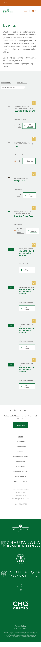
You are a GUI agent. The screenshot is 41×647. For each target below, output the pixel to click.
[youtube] (25, 411)
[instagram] (20, 411)
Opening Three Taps (23, 216)
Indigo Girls (19, 181)
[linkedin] (15, 411)
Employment (20, 461)
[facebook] (10, 411)
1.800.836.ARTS (20, 504)
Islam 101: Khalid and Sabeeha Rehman (26, 253)
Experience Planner (11, 63)
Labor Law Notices (20, 471)
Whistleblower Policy (20, 457)
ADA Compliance (20, 481)
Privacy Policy (20, 476)
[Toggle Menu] (25, 11)
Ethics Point (20, 466)
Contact (20, 452)
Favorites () (22, 82)
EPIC (17, 146)
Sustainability (21, 447)
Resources (21, 442)
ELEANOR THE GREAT (25, 111)
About (20, 437)
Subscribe (20, 425)
